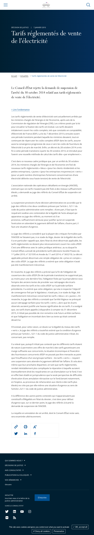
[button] (88, 4)
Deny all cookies (42, 531)
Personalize (59, 531)
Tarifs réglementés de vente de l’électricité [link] (49, 76)
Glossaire (8, 485)
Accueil (14, 76)
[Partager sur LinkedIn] (25, 433)
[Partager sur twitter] (16, 433)
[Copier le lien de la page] (16, 426)
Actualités (24, 76)
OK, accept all (81, 527)
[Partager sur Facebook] (35, 433)
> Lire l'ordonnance (20, 109)
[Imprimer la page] (25, 426)
